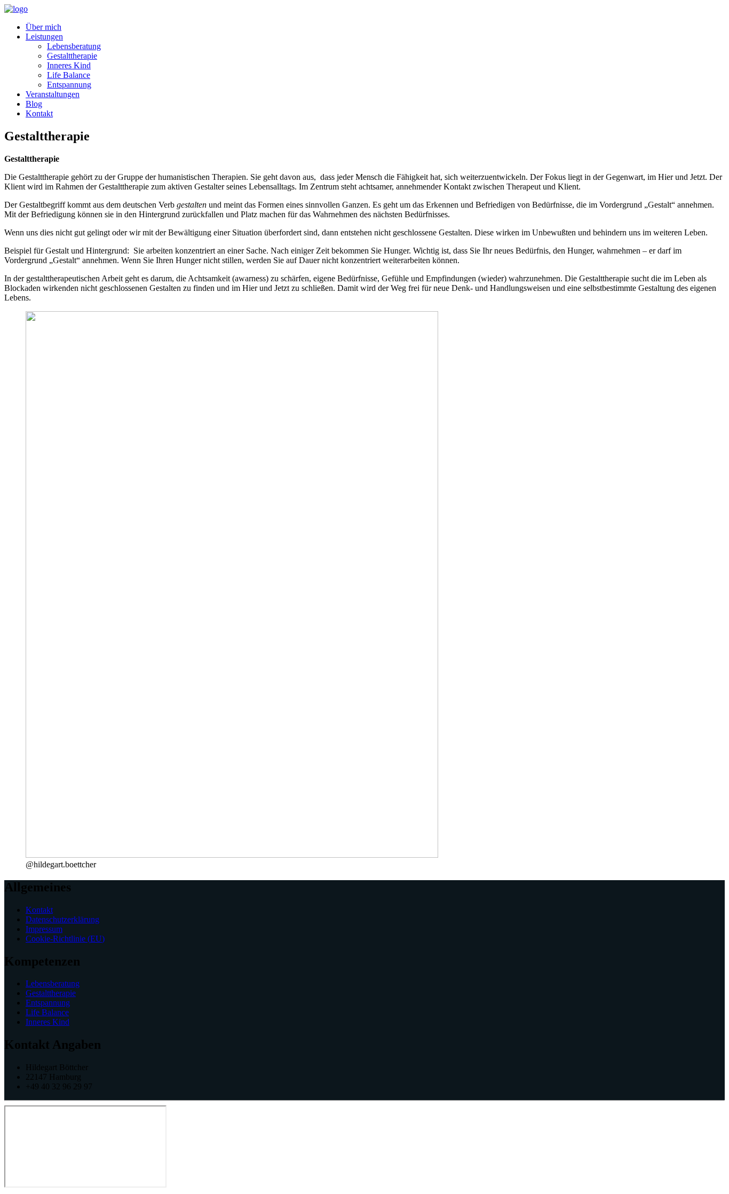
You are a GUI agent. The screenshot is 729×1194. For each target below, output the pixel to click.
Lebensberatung (74, 46)
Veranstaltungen (53, 94)
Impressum (44, 929)
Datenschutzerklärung (62, 919)
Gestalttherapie (72, 55)
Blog (34, 103)
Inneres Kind (69, 65)
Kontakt (39, 113)
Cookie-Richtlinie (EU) (65, 938)
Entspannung (69, 84)
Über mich (43, 26)
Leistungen (44, 36)
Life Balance (68, 75)
